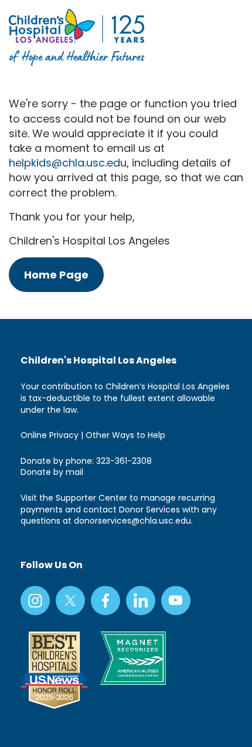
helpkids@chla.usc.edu (68, 162)
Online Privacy (50, 435)
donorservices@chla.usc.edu (132, 521)
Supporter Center (91, 498)
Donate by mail (52, 472)
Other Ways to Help (125, 435)
